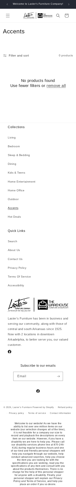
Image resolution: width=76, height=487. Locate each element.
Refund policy (65, 407)
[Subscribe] (58, 376)
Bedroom (14, 146)
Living (12, 137)
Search (12, 241)
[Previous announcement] (7, 4)
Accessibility (16, 285)
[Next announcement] (69, 4)
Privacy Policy (17, 267)
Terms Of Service (19, 276)
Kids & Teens (16, 172)
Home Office (16, 190)
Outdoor (13, 199)
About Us (14, 250)
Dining (12, 163)
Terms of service (37, 413)
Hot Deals (14, 216)
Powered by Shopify (43, 407)
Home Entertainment (21, 181)
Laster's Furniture (22, 407)
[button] (8, 15)
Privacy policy (16, 413)
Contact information (60, 413)
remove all (56, 85)
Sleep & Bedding (19, 155)
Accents (13, 207)
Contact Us (15, 259)
